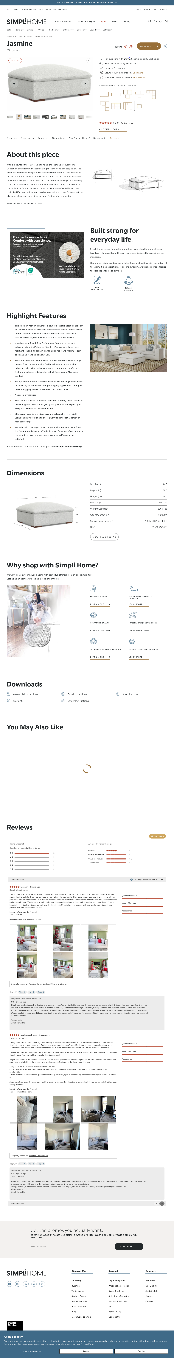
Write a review (127, 123)
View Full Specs (102, 536)
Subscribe (126, 1246)
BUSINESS (163, 9)
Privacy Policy (87, 1343)
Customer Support (143, 9)
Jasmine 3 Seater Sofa (38, 1156)
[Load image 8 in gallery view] (80, 117)
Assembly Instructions (25, 694)
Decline (141, 1351)
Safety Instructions (78, 700)
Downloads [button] (99, 137)
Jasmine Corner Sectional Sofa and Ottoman (48, 984)
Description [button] (28, 137)
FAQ (155, 9)
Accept (86, 1351)
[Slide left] (14, 83)
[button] (165, 46)
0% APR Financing (28, 9)
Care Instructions (77, 694)
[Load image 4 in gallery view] (45, 117)
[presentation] (27, 937)
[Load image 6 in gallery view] (63, 117)
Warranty (18, 700)
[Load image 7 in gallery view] (72, 117)
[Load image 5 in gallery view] (54, 117)
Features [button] (43, 137)
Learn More (97, 604)
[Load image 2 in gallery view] (27, 117)
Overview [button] (12, 137)
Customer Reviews (110, 129)
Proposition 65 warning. (70, 446)
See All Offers (44, 9)
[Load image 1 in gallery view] (10, 117)
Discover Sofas (59, 9)
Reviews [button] (114, 137)
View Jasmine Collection (21, 203)
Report (41, 992)
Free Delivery (12, 9)
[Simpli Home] (27, 21)
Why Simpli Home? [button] (79, 137)
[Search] (150, 21)
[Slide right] (85, 83)
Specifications (130, 694)
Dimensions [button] (58, 137)
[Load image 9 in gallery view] (89, 117)
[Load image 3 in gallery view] (36, 117)
